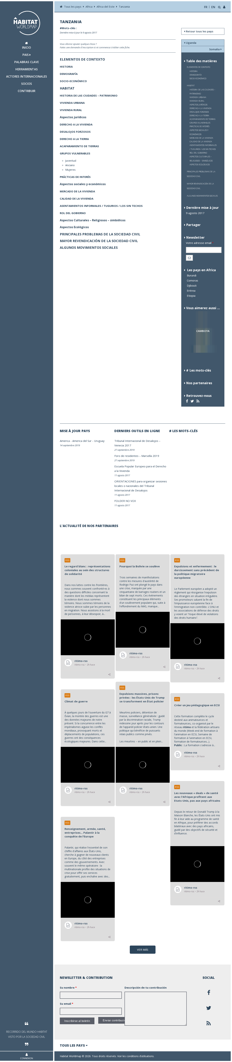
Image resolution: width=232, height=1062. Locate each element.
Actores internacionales (26, 76)
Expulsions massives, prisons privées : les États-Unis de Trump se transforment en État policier (142, 697)
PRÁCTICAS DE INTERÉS (199, 126)
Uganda (191, 42)
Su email (66, 1003)
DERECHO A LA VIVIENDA (201, 108)
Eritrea (191, 290)
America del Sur (82, 441)
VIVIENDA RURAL (197, 100)
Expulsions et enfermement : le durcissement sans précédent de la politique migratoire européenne (196, 571)
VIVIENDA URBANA (198, 97)
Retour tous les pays (199, 31)
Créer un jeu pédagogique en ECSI (197, 705)
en (213, 7)
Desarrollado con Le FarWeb (208, 1056)
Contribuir (27, 91)
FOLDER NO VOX (125, 501)
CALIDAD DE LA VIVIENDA (201, 141)
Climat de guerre (76, 701)
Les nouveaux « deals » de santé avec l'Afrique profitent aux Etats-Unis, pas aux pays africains (197, 796)
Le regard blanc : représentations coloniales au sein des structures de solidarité (87, 570)
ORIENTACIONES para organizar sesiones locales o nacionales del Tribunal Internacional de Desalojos (140, 485)
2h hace (91, 664)
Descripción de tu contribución (146, 987)
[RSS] (198, 401)
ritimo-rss (81, 660)
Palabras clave (26, 62)
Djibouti (191, 285)
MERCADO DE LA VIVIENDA (201, 138)
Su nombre (68, 987)
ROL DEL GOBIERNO (198, 152)
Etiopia (191, 295)
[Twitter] (192, 401)
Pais (26, 55)
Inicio (26, 48)
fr (206, 7)
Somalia (214, 49)
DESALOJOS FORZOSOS (199, 111)
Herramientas (26, 69)
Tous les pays (73, 6)
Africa (89, 6)
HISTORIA (194, 71)
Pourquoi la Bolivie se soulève (139, 566)
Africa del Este (106, 6)
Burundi (191, 275)
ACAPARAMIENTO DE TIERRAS (202, 119)
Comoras (192, 280)
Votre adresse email (200, 243)
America (65, 441)
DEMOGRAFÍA (196, 74)
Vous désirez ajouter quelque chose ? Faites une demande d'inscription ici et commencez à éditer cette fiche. (95, 45)
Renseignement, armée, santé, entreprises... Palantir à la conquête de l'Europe (85, 832)
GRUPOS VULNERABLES (200, 122)
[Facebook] (187, 401)
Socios (26, 84)
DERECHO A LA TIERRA (199, 115)
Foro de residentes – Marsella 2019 (136, 456)
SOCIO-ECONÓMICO (198, 78)
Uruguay (99, 441)
